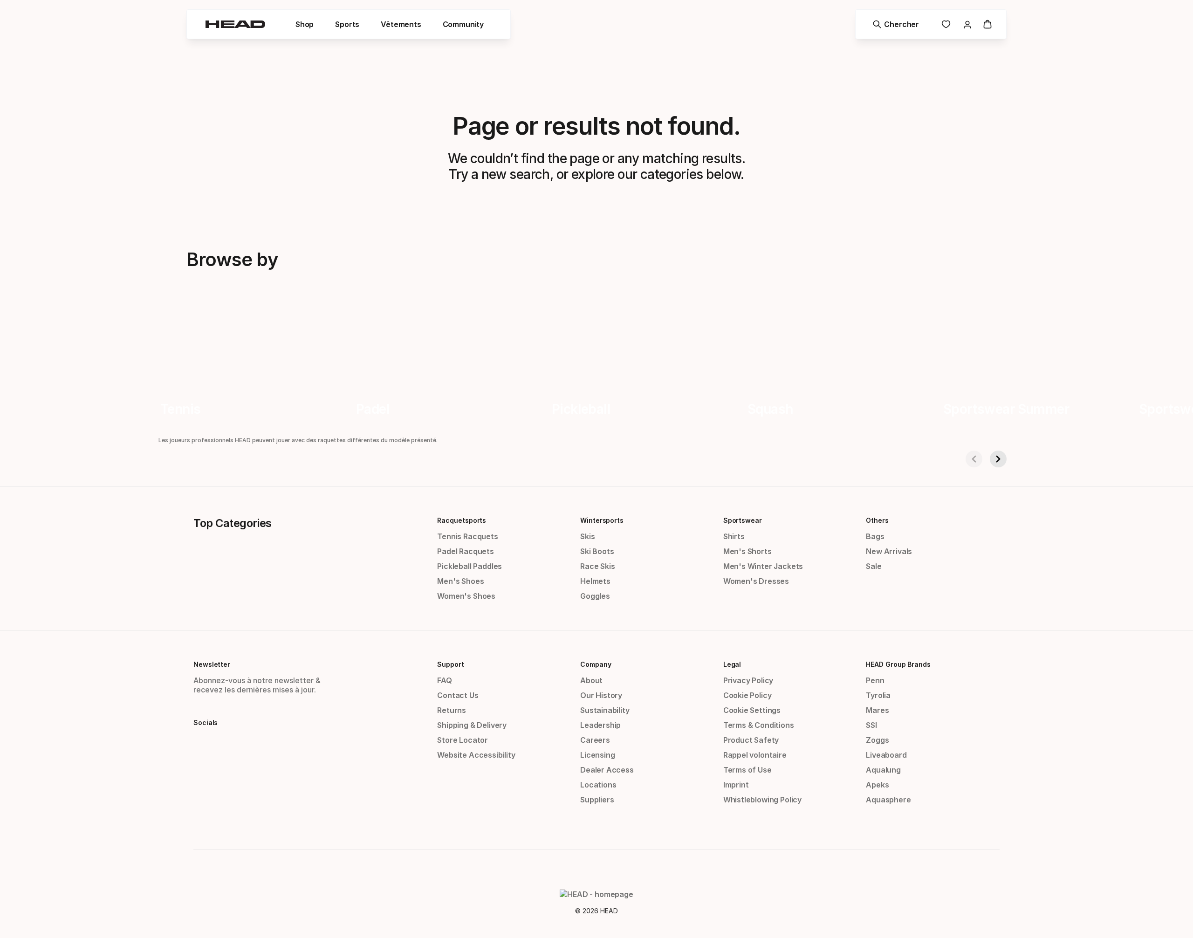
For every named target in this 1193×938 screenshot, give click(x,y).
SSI (871, 725)
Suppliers (597, 799)
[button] (305, 24)
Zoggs (877, 740)
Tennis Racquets (467, 536)
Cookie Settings (752, 710)
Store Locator (462, 740)
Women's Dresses (756, 581)
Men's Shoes (460, 581)
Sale (873, 566)
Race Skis (597, 566)
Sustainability (605, 710)
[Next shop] (998, 459)
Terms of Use (747, 769)
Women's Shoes (466, 596)
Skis (587, 536)
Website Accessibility (476, 755)
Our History (601, 695)
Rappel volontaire (755, 755)
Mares (877, 710)
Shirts (734, 536)
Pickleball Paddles (469, 566)
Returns (451, 710)
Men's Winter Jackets (763, 566)
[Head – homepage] (235, 24)
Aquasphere (888, 799)
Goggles (595, 596)
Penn (875, 680)
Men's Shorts (747, 551)
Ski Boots (597, 551)
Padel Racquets (465, 551)
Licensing (597, 755)
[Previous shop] (974, 459)
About (591, 680)
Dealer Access (607, 769)
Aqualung (883, 769)
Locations (598, 784)
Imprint (736, 784)
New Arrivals (889, 551)
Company (595, 664)
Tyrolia (878, 695)
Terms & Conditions (758, 725)
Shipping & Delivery (472, 725)
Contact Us (457, 695)
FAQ (444, 680)
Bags (875, 536)
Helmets (595, 581)
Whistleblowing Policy (762, 799)
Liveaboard (886, 755)
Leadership (600, 725)
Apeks (877, 784)
